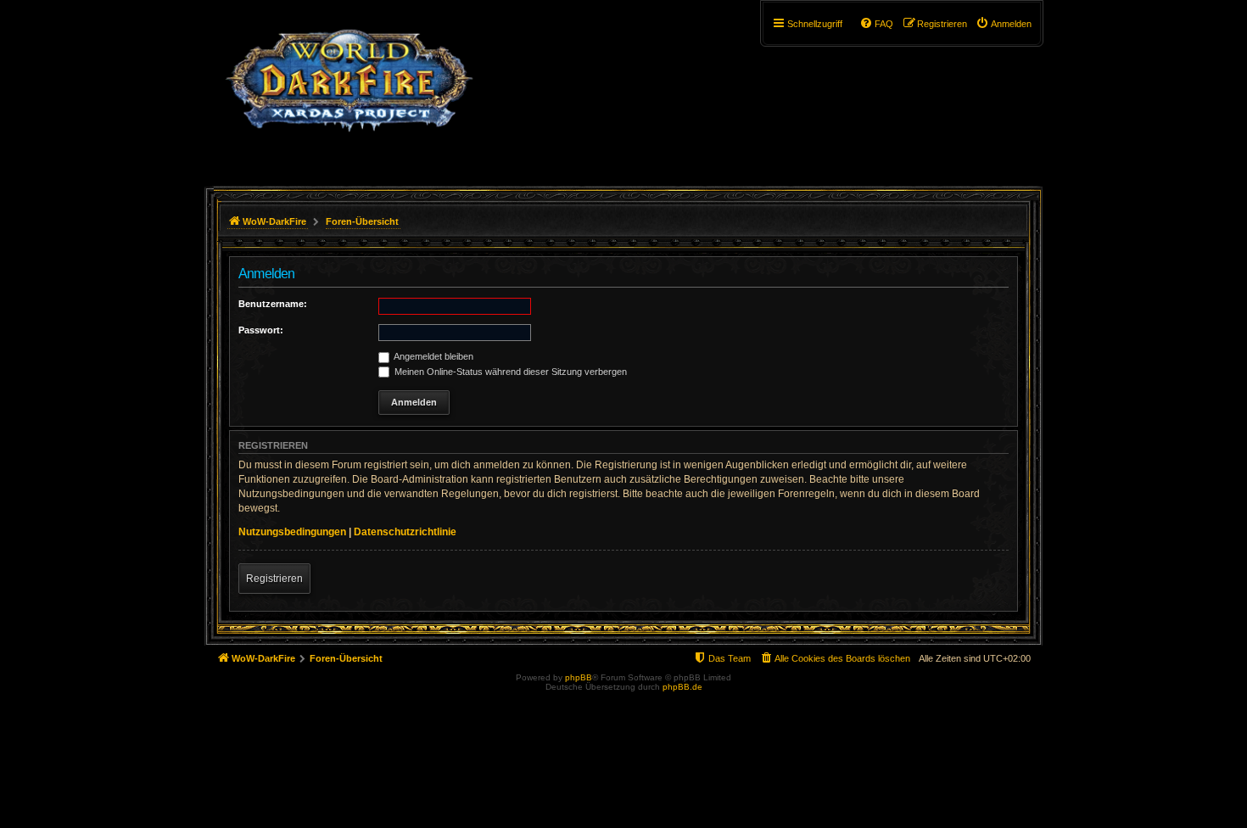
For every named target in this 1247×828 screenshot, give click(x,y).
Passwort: (260, 330)
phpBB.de (682, 686)
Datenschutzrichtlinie (405, 532)
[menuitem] (1004, 24)
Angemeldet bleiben (432, 356)
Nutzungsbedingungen (292, 532)
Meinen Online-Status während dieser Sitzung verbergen (509, 371)
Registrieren (274, 579)
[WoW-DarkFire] (349, 89)
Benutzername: (272, 304)
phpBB (578, 677)
